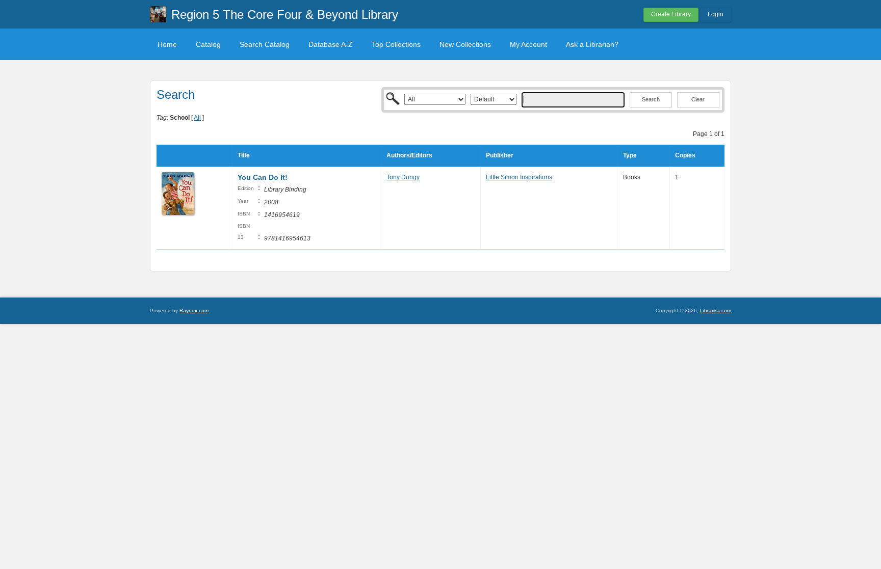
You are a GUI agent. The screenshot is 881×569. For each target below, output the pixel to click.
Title (244, 155)
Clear (698, 99)
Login (715, 14)
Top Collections (396, 44)
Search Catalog (265, 44)
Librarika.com (715, 310)
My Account (528, 44)
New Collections (465, 44)
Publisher (499, 155)
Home (167, 44)
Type (630, 155)
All (197, 117)
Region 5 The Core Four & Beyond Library (284, 14)
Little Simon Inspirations (519, 177)
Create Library (671, 14)
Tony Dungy (403, 177)
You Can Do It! (263, 177)
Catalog (208, 44)
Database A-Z (330, 44)
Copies (685, 155)
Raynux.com (194, 310)
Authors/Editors (409, 155)
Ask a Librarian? (592, 44)
